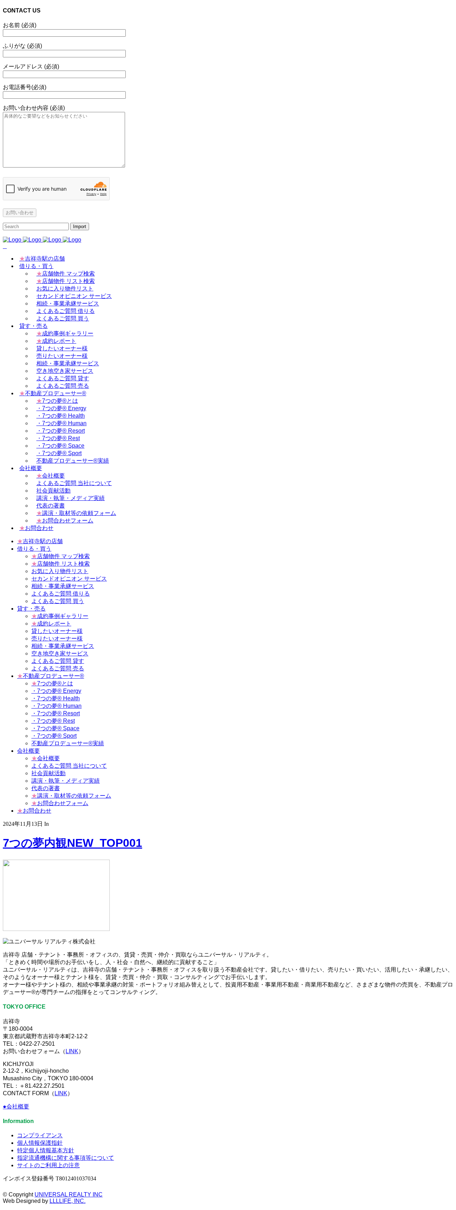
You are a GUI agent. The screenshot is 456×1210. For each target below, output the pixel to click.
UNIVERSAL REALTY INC (69, 1194)
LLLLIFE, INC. (68, 1201)
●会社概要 (16, 1106)
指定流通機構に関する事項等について (65, 1158)
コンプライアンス (40, 1135)
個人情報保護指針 (40, 1143)
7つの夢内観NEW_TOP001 (72, 842)
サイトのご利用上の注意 (48, 1165)
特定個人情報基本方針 (45, 1150)
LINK (72, 1051)
